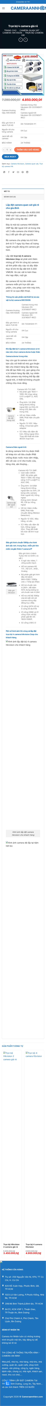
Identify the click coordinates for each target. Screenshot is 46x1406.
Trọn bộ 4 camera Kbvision (34, 1245)
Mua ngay (10, 156)
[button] (3, 8)
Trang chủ (10, 30)
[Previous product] (25, 40)
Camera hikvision (12, 32)
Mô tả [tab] (7, 191)
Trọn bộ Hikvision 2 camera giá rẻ (11, 1245)
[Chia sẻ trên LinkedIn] (27, 172)
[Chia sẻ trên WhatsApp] (4, 172)
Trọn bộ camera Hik (32, 33)
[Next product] (21, 40)
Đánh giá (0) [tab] (10, 197)
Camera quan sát (29, 30)
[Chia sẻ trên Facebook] (9, 172)
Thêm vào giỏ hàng (28, 150)
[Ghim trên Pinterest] (23, 172)
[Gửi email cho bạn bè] (18, 172)
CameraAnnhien (23, 8)
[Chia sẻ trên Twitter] (13, 172)
